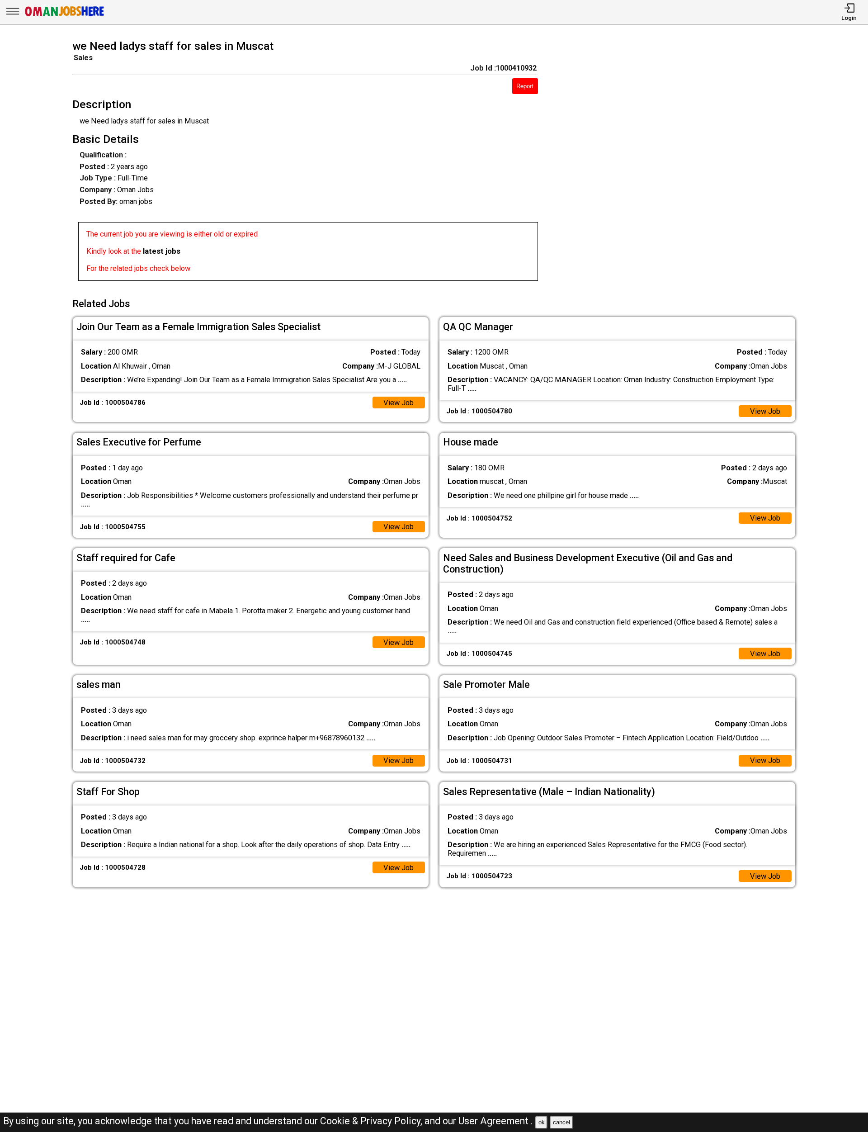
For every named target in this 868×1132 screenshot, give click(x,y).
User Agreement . (495, 1121)
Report (524, 86)
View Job (398, 402)
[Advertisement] (681, 163)
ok (541, 1122)
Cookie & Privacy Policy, (372, 1121)
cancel (561, 1122)
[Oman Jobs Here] (64, 15)
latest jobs (161, 251)
